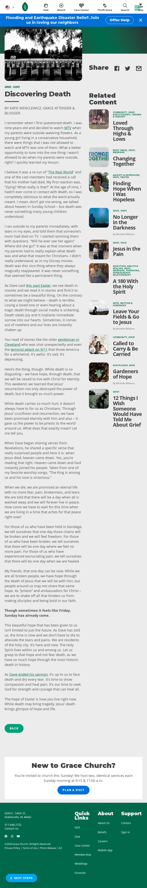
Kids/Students (122, 114)
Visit (77, 827)
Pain (123, 242)
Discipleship (120, 365)
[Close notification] (140, 20)
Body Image (120, 150)
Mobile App (105, 850)
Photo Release (48, 848)
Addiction (119, 266)
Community (120, 112)
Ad (60, 848)
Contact (126, 823)
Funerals (80, 873)
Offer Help (120, 20)
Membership (83, 854)
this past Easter (38, 285)
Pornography (122, 272)
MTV (67, 127)
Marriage (119, 152)
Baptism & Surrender (123, 304)
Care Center (82, 845)
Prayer (124, 177)
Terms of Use (30, 848)
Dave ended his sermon (28, 674)
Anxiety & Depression (126, 175)
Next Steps (22, 878)
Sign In (125, 832)
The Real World (60, 172)
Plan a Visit (74, 790)
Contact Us (11, 828)
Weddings (81, 863)
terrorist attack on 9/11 (29, 349)
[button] (9, 7)
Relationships (122, 275)
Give (77, 836)
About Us (103, 823)
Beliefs (102, 832)
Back (14, 728)
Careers (103, 841)
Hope (116, 177)
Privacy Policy (12, 848)
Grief (131, 112)
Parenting (132, 270)
